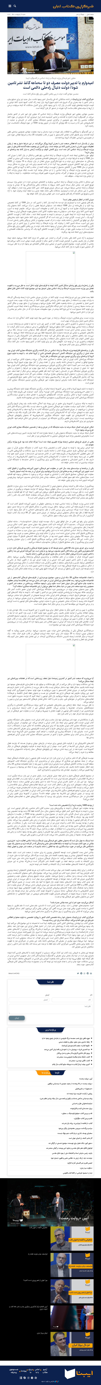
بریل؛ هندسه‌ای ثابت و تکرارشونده (81, 1108)
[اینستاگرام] (28, 1378)
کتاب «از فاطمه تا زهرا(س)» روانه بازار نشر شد (77, 1123)
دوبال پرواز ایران (42, 1333)
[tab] (57, 1072)
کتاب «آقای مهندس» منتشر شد (79, 1060)
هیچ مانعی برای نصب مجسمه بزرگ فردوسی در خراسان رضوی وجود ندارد (66, 1038)
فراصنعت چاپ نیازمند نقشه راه (37, 1254)
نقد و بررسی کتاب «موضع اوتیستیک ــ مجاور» (76, 1113)
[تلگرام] (32, 1378)
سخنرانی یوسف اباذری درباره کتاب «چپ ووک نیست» (74, 1133)
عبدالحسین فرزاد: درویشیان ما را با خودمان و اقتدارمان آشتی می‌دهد (67, 1049)
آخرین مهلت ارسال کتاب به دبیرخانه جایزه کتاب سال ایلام (71, 1064)
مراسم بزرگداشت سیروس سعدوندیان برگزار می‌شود (75, 1128)
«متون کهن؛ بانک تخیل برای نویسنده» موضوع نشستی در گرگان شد (70, 1143)
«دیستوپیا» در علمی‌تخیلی (83, 1088)
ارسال (17, 1018)
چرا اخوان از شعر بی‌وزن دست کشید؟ (35, 1280)
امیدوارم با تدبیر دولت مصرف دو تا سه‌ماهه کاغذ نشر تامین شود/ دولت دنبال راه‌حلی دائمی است (50, 85)
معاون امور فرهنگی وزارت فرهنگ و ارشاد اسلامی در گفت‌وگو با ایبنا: (51, 78)
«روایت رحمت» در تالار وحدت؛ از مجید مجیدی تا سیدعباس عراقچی (70, 1083)
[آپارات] (35, 1378)
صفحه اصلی (90, 14)
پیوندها (23, 1371)
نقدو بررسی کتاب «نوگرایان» (83, 1118)
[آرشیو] (20, 1378)
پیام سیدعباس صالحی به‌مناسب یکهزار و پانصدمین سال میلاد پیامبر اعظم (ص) (66, 1098)
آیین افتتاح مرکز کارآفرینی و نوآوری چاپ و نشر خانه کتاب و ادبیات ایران (28, 1307)
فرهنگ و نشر (80, 14)
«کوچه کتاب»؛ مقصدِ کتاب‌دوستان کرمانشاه (76, 1045)
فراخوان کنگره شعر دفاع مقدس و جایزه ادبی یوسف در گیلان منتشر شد (69, 1148)
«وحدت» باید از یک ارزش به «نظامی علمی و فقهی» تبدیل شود (71, 1158)
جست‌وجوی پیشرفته (13, 1371)
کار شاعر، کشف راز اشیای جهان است (80, 1138)
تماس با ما (37, 1371)
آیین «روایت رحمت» (85, 1078)
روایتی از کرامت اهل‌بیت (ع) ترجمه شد (79, 1093)
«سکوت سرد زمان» (86, 1168)
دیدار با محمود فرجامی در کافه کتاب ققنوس (77, 1173)
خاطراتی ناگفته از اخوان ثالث (38, 1227)
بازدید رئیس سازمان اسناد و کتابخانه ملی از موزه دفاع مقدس (72, 1153)
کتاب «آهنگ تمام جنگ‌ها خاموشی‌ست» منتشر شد (73, 1057)
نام (91, 994)
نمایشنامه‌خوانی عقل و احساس (82, 1103)
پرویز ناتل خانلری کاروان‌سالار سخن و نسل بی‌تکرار (73, 1053)
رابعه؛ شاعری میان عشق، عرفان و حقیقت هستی (74, 1042)
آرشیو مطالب (45, 1371)
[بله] (24, 1378)
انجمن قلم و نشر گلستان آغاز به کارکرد (79, 1163)
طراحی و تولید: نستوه (47, 1381)
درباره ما (30, 1371)
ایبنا (73, 6)
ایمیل (47, 994)
